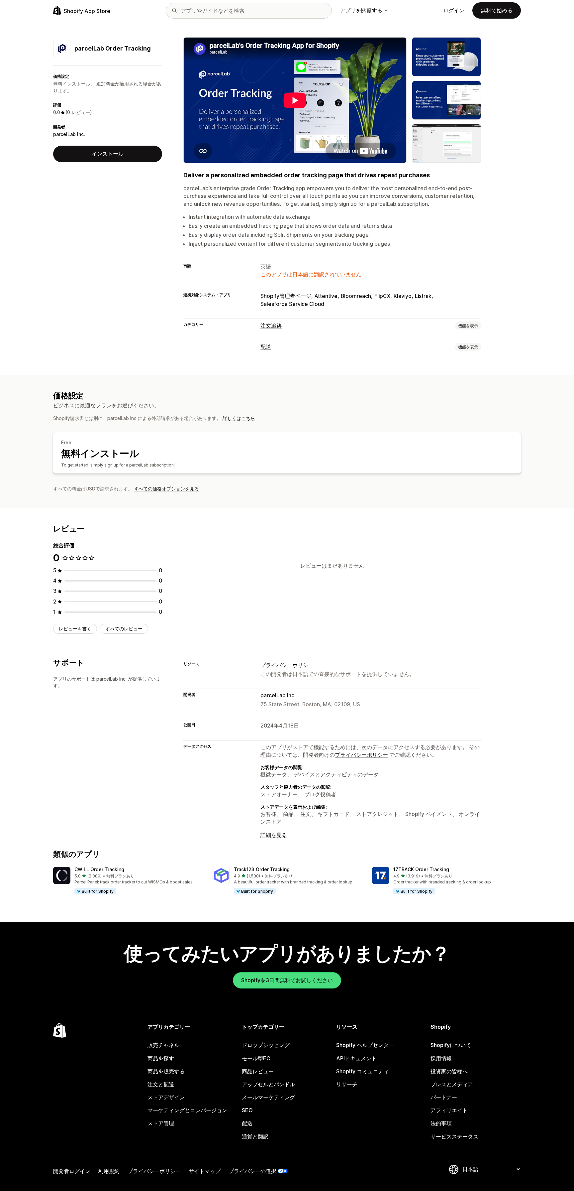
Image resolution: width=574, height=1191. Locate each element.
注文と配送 (160, 1084)
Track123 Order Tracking (262, 869)
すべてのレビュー (124, 628)
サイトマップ (205, 1171)
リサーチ (346, 1084)
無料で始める (497, 10)
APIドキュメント (356, 1058)
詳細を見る (273, 835)
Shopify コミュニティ (362, 1071)
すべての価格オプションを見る (166, 488)
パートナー (443, 1097)
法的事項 (441, 1123)
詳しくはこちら (239, 418)
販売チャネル (163, 1045)
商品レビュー (258, 1071)
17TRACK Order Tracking (421, 869)
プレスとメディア (451, 1084)
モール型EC (256, 1058)
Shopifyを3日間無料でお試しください (287, 980)
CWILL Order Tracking (99, 869)
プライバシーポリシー (287, 665)
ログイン (453, 10)
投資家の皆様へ (449, 1071)
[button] (127, 881)
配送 (265, 346)
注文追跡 (271, 325)
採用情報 (441, 1058)
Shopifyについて (450, 1045)
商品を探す (160, 1058)
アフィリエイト (449, 1110)
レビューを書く (75, 628)
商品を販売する (166, 1071)
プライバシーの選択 (252, 1171)
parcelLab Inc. (69, 134)
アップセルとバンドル (268, 1084)
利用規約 (109, 1171)
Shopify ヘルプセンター (365, 1045)
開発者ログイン (71, 1171)
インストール (108, 153)
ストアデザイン (166, 1097)
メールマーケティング (268, 1097)
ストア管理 (160, 1123)
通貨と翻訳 (255, 1136)
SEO (247, 1110)
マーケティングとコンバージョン (187, 1110)
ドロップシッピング (266, 1045)
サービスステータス (454, 1136)
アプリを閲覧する (361, 10)
